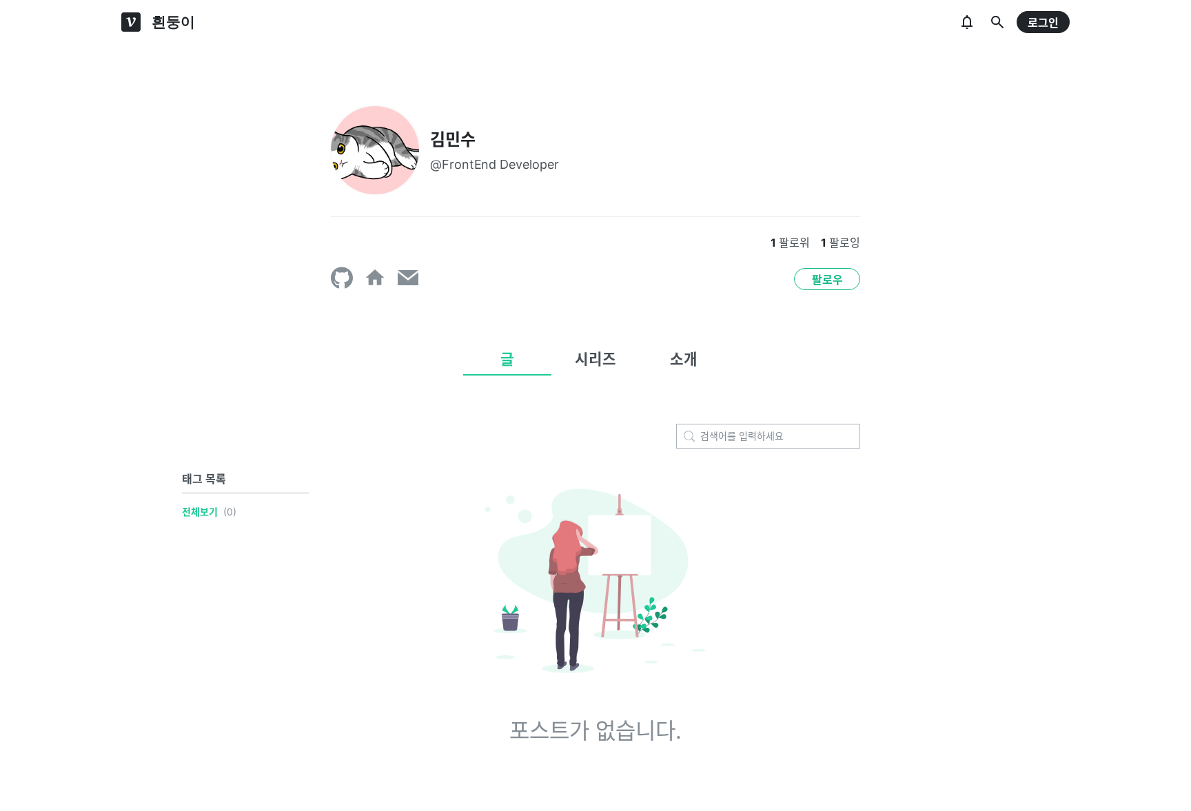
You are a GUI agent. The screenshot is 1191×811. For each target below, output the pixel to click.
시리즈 (595, 359)
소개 (684, 359)
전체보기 (200, 511)
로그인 (1043, 23)
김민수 (453, 140)
